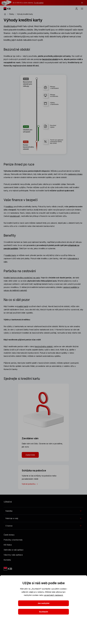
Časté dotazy (9, 535)
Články (11, 14)
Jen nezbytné (43, 603)
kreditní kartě (22, 306)
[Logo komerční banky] (9, 8)
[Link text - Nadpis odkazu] (8, 569)
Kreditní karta (10, 26)
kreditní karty (10, 255)
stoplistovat (14, 216)
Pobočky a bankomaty (13, 540)
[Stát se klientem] (76, 8)
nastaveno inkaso (75, 174)
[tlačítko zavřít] (81, 2)
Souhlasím (43, 612)
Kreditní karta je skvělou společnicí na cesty (22, 277)
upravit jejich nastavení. (53, 595)
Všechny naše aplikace (13, 555)
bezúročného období (43, 346)
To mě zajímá (38, 3)
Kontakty (7, 560)
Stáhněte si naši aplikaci (13, 550)
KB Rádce (8, 545)
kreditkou (9, 206)
